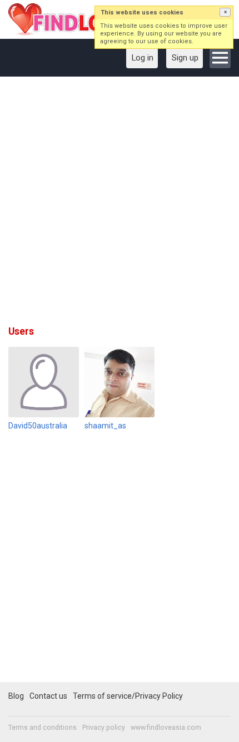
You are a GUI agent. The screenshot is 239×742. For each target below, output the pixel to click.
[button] (225, 12)
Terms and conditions (42, 727)
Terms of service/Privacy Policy (128, 695)
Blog (16, 695)
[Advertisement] (119, 204)
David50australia (37, 425)
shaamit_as (105, 425)
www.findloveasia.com (166, 727)
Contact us (48, 695)
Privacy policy (103, 727)
